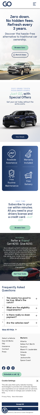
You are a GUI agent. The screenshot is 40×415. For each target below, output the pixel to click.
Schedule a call (10, 374)
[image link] (3, 368)
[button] (34, 4)
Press (4, 352)
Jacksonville (25, 358)
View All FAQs (8, 330)
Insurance (6, 346)
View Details (20, 137)
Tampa (22, 355)
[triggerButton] (5, 410)
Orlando (23, 352)
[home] (7, 4)
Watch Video (21, 55)
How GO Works (7, 341)
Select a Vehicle (8, 338)
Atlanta (23, 341)
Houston (23, 347)
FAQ (3, 344)
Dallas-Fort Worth (27, 344)
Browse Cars (20, 47)
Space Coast (25, 360)
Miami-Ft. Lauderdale (28, 349)
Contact (5, 349)
